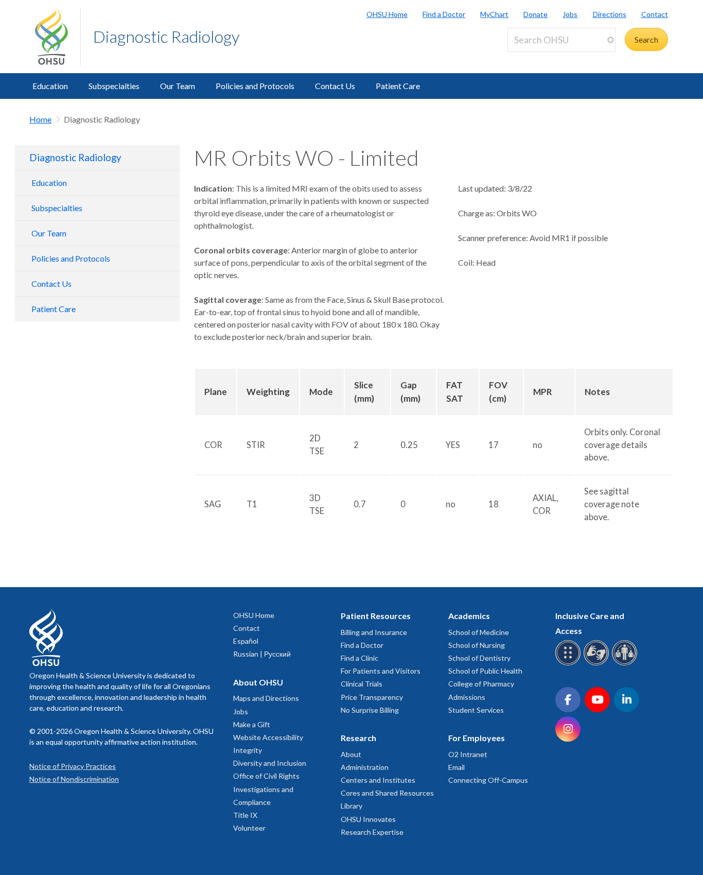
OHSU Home (387, 14)
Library (351, 805)
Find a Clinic (359, 658)
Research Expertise (372, 832)
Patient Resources (376, 616)
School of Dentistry (479, 658)
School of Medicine (478, 632)
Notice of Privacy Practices (72, 766)
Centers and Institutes (378, 780)
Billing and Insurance (374, 632)
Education (50, 86)
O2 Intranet (467, 754)
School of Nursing (476, 645)
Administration (365, 767)
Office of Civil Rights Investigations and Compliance (266, 788)
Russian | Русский (262, 653)
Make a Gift (251, 724)
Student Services (476, 710)
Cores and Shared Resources (387, 792)
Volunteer (249, 827)
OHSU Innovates (368, 819)
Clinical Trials (361, 683)
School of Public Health (485, 670)
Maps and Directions (266, 698)
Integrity (247, 750)
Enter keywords (539, 58)
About (351, 754)
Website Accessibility (268, 737)
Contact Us (335, 86)
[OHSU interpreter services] (626, 663)
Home (40, 119)
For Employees (476, 738)
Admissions (466, 697)
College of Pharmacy (481, 683)
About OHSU (258, 682)
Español (245, 641)
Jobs (570, 14)
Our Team (177, 86)
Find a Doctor (444, 14)
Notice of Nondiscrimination (74, 779)
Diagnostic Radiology (166, 36)
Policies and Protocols (255, 86)
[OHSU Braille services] (569, 663)
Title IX (245, 815)
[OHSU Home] (57, 36)
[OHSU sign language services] (598, 663)
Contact (654, 14)
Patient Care (398, 86)
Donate (535, 14)
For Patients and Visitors (380, 670)
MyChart (494, 14)
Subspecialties (114, 86)
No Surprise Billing (370, 710)
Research (358, 738)
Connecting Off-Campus (488, 780)
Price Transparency (372, 697)
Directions (609, 14)
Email (456, 767)
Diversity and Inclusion (269, 763)
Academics (469, 616)
